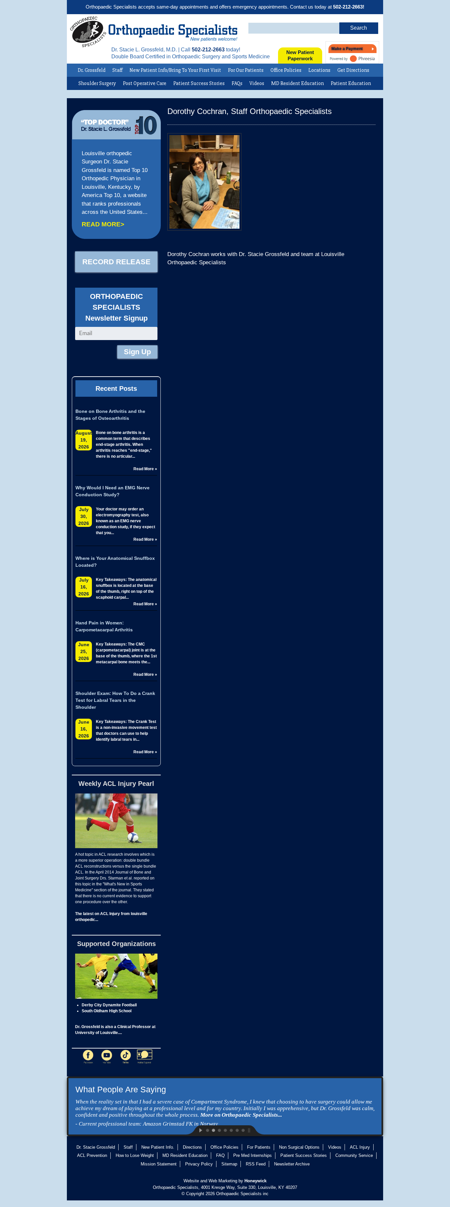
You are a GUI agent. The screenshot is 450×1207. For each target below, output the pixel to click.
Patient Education (351, 83)
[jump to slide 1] (207, 1130)
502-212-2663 (208, 49)
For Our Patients (246, 70)
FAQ (220, 1155)
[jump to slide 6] (237, 1130)
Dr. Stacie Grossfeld (95, 1147)
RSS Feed (256, 1164)
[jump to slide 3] (219, 1130)
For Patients (258, 1147)
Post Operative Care (144, 83)
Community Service (354, 1155)
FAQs (237, 83)
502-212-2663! (348, 7)
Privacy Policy (199, 1164)
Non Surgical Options (299, 1147)
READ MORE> (103, 224)
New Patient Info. (157, 1147)
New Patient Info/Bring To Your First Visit (175, 70)
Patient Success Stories (199, 83)
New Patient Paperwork (300, 55)
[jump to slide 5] (231, 1130)
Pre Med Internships (252, 1155)
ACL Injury (360, 1147)
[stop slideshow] (255, 1130)
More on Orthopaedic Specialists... (241, 1115)
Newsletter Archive (292, 1164)
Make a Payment (347, 48)
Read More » (145, 469)
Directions (192, 1147)
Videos (256, 83)
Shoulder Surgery (97, 83)
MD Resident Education (297, 83)
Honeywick (255, 1180)
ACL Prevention (92, 1155)
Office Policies (285, 70)
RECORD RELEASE (116, 262)
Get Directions (353, 70)
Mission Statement (159, 1164)
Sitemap (229, 1164)
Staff (117, 70)
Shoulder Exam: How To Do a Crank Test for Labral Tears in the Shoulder (115, 700)
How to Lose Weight (135, 1155)
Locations (319, 70)
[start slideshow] (195, 1130)
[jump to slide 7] (243, 1130)
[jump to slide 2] (213, 1130)
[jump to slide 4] (225, 1130)
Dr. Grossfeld (91, 70)
